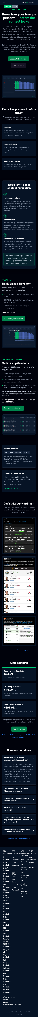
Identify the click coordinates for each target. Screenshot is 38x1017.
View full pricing (19, 729)
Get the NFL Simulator (18, 59)
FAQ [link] (31, 857)
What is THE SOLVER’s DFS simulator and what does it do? (16, 759)
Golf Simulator (18, 65)
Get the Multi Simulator (13, 408)
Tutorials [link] (32, 860)
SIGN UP (8, 7)
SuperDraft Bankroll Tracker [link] (25, 877)
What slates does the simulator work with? (16, 809)
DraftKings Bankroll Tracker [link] (25, 861)
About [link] (31, 862)
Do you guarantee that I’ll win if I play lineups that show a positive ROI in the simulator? (18, 819)
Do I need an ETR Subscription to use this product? (16, 799)
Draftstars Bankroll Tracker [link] (24, 893)
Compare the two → (11, 488)
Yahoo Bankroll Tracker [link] (24, 885)
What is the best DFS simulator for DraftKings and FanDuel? (17, 830)
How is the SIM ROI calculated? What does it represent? (16, 790)
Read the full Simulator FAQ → (19, 839)
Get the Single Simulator (13, 318)
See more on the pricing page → (19, 650)
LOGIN (15, 7)
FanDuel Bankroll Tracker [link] (24, 869)
